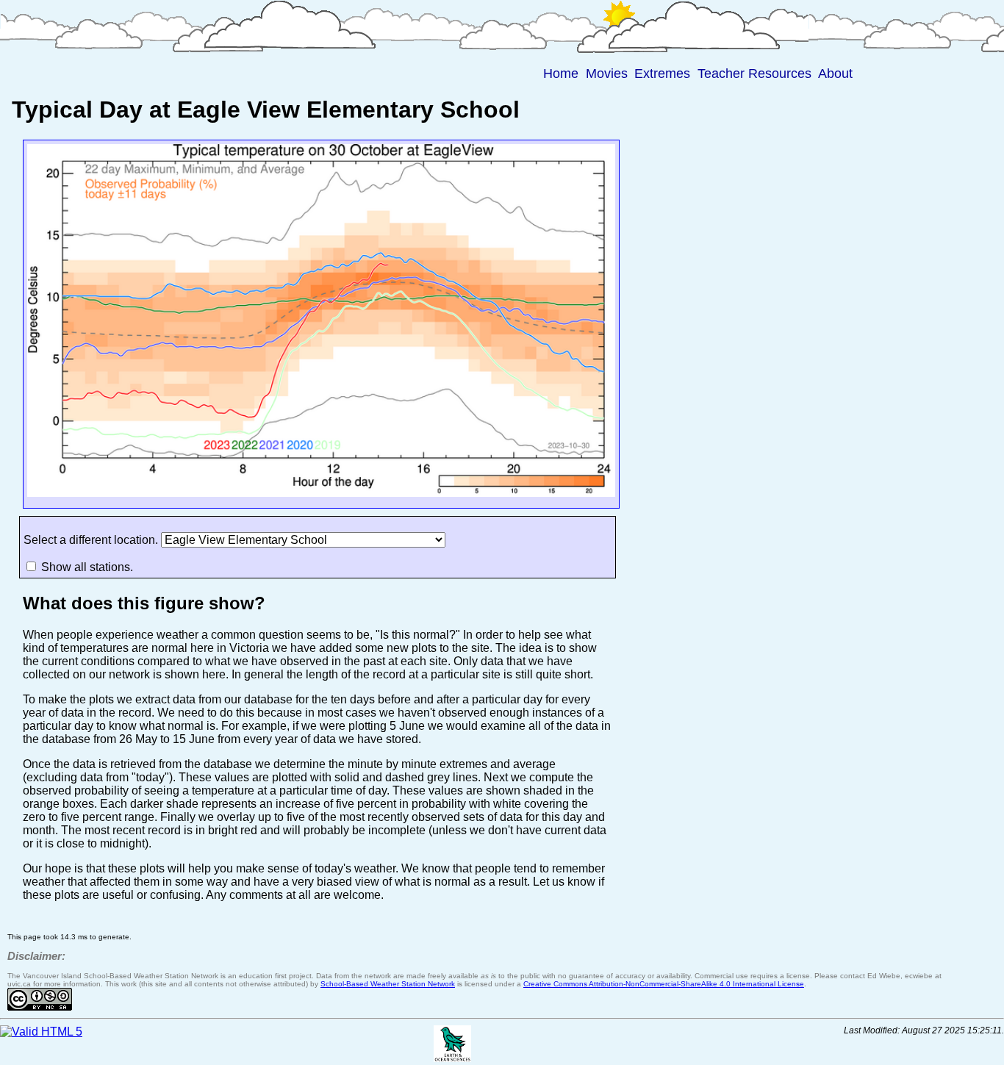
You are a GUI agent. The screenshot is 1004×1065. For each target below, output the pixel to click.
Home (560, 73)
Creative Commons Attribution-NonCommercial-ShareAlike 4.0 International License (663, 984)
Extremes (662, 73)
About (835, 73)
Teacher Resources (754, 73)
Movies (607, 73)
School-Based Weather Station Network (387, 984)
